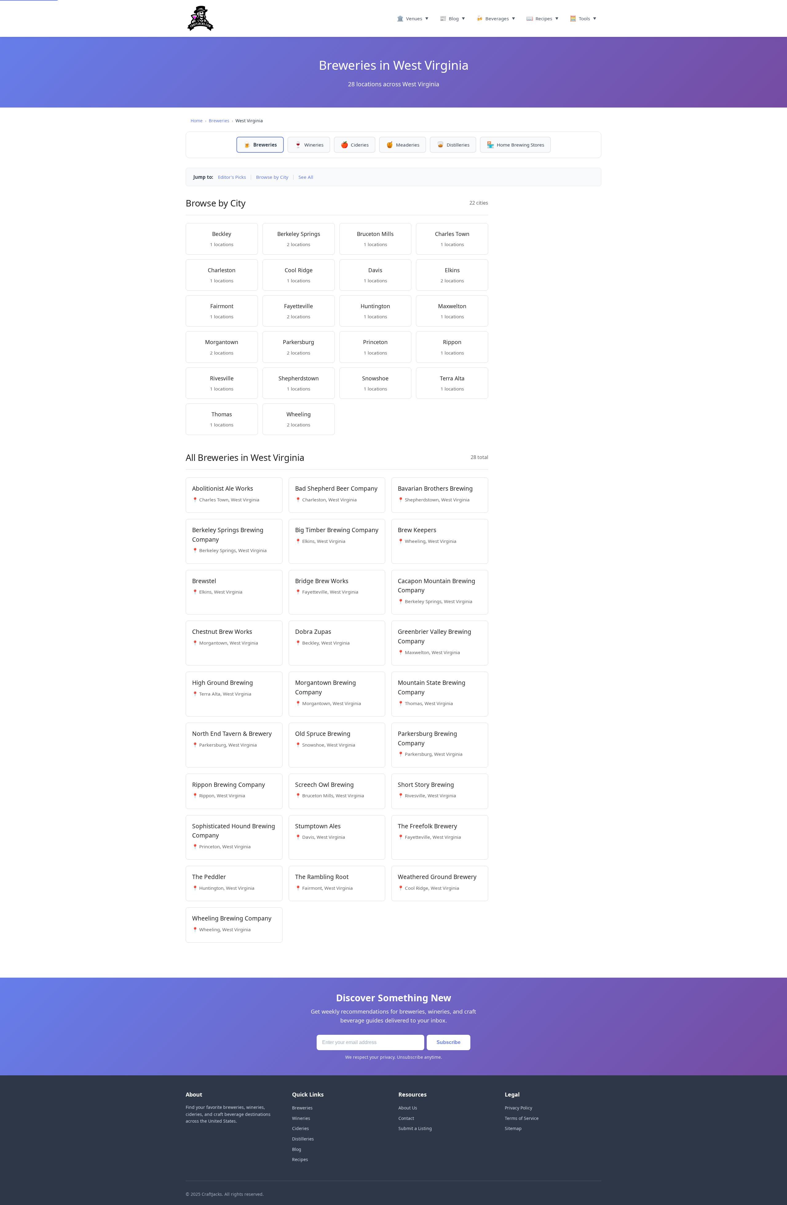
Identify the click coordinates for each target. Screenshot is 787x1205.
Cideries (300, 1128)
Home (197, 121)
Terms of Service (522, 1118)
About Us (407, 1108)
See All (306, 177)
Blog (296, 1149)
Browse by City (272, 177)
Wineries (301, 1118)
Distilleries (303, 1139)
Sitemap (513, 1128)
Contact (406, 1118)
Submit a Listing (415, 1128)
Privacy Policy (518, 1108)
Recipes (300, 1159)
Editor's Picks (232, 177)
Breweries (219, 121)
